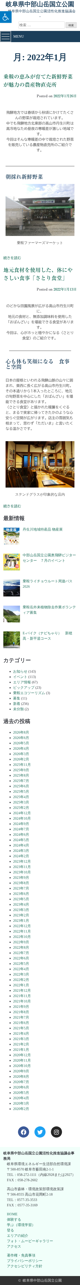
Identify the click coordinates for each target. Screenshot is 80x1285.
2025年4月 (21, 797)
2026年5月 (21, 743)
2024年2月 (21, 856)
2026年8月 (21, 732)
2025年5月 (21, 791)
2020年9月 (21, 1071)
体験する (14, 1219)
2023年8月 (21, 883)
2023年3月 (21, 910)
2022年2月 (21, 980)
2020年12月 (22, 1055)
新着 (16, 704)
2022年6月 (21, 958)
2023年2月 (21, 915)
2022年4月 (21, 969)
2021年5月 (21, 1028)
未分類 (18, 709)
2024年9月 (21, 824)
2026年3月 (21, 754)
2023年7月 (21, 888)
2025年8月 (21, 775)
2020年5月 (21, 1093)
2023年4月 (21, 904)
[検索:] (42, 25)
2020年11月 (22, 1060)
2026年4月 (21, 748)
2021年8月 (21, 1012)
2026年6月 (21, 738)
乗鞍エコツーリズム (29, 693)
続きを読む (12, 258)
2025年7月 (21, 781)
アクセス (14, 1246)
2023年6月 (21, 894)
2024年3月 (21, 851)
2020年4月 (21, 1098)
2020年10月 (22, 1066)
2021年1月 (21, 1050)
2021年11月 (22, 996)
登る (10, 1230)
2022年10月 (22, 937)
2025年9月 (21, 770)
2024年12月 (22, 813)
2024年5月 (21, 840)
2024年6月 (21, 834)
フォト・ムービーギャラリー (30, 1241)
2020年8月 (21, 1076)
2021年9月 (21, 1007)
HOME (12, 1214)
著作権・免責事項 (21, 1255)
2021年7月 (21, 1017)
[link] (23, 1132)
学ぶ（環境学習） (21, 1225)
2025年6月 (21, 786)
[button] (6, 17)
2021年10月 (22, 1001)
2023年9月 (21, 877)
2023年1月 (21, 920)
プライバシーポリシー (24, 1261)
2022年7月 (21, 953)
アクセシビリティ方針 (24, 1266)
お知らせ (20, 671)
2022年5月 (21, 963)
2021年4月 (21, 1033)
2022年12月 (22, 926)
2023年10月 (22, 872)
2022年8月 (21, 947)
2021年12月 (22, 990)
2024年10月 (22, 818)
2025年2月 (21, 808)
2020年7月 (21, 1082)
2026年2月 (21, 759)
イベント (20, 677)
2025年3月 (21, 802)
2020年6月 (21, 1087)
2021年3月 (21, 1039)
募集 (16, 698)
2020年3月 (21, 1103)
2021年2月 (21, 1044)
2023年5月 (21, 899)
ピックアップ (23, 687)
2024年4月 (21, 845)
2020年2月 (21, 1109)
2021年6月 (21, 1023)
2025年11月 (22, 765)
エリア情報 (22, 682)
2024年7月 (21, 829)
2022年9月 (21, 942)
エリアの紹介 (17, 1235)
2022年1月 (21, 985)
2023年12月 (22, 861)
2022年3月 (21, 974)
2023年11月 (22, 867)
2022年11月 (22, 931)
